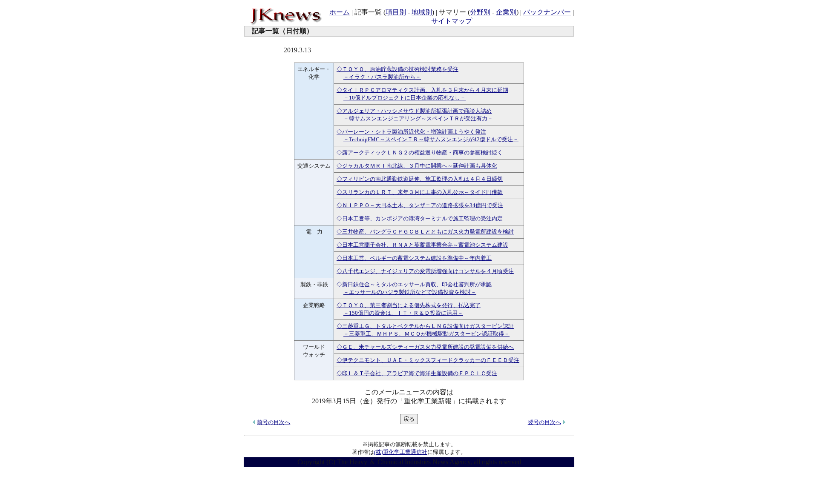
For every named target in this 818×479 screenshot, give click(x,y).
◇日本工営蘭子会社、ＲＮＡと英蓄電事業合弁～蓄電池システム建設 (422, 245)
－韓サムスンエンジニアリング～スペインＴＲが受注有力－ (418, 118)
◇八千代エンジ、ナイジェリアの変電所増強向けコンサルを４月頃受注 (425, 271)
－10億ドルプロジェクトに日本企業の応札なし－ (404, 97)
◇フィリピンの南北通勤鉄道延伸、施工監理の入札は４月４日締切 (420, 179)
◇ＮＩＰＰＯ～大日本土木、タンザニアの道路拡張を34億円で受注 (420, 205)
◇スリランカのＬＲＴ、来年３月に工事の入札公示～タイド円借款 (420, 192)
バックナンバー (547, 12)
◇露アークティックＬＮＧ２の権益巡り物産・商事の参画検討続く (420, 152)
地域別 (422, 12)
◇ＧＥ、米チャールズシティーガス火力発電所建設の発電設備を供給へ (425, 347)
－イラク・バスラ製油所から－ (382, 77)
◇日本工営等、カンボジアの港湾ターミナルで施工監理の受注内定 (420, 218)
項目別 (396, 12)
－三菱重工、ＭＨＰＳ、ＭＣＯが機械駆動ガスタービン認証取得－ (426, 334)
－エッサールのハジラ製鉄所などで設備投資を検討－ (409, 292)
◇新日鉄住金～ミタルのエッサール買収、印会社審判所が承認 (414, 284)
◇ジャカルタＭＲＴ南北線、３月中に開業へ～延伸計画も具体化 (417, 166)
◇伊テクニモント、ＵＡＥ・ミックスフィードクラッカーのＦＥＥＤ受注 (428, 360)
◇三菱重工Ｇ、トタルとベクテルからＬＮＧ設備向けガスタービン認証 (425, 326)
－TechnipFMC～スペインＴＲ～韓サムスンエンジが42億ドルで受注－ (430, 139)
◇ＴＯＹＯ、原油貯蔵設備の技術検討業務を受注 (397, 69)
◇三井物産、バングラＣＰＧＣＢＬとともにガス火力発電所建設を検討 (425, 231)
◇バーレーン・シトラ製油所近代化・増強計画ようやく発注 (411, 131)
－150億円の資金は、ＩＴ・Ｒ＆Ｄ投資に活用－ (403, 313)
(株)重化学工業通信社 (400, 452)
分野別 (480, 12)
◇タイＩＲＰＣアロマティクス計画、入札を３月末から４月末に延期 (422, 90)
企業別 (506, 12)
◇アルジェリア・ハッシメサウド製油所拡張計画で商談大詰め (414, 111)
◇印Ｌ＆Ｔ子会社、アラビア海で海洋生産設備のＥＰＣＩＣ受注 (417, 373)
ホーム (339, 12)
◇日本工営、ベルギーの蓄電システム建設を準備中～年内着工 (414, 258)
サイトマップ (451, 21)
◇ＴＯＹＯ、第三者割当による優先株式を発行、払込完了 (409, 305)
